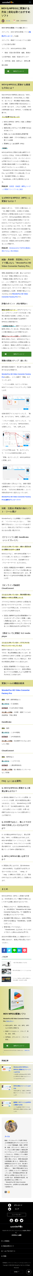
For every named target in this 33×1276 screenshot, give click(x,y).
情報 (4, 1256)
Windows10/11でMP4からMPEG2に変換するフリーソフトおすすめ (22, 1069)
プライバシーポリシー (13, 1262)
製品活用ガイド (8, 1246)
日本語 (16, 1271)
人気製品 (6, 1241)
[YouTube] (11, 1220)
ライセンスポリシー (25, 1262)
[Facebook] (16, 1220)
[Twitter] (21, 1220)
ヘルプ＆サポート (9, 1251)
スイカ (8, 20)
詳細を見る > (10, 1021)
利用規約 (5, 1262)
